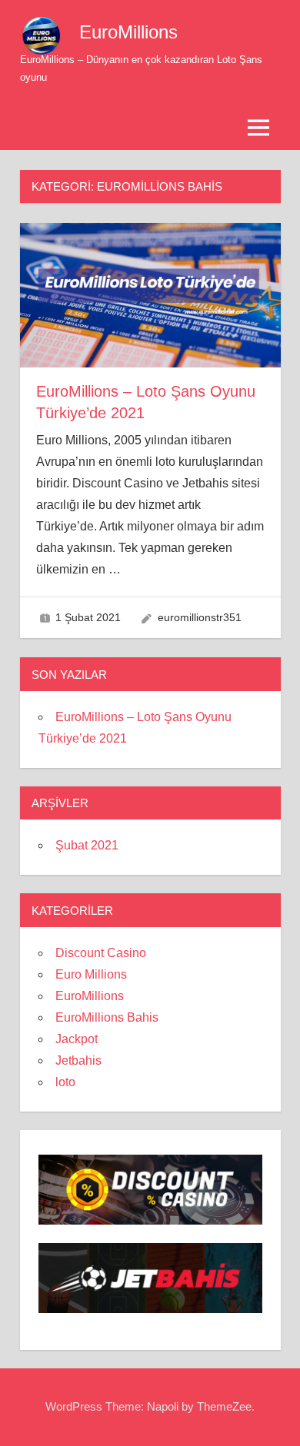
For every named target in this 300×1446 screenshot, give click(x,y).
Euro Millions (91, 974)
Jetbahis (78, 1060)
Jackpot (76, 1038)
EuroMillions (128, 32)
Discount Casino (100, 952)
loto (65, 1082)
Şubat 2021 (86, 845)
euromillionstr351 (200, 617)
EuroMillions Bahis (106, 1017)
